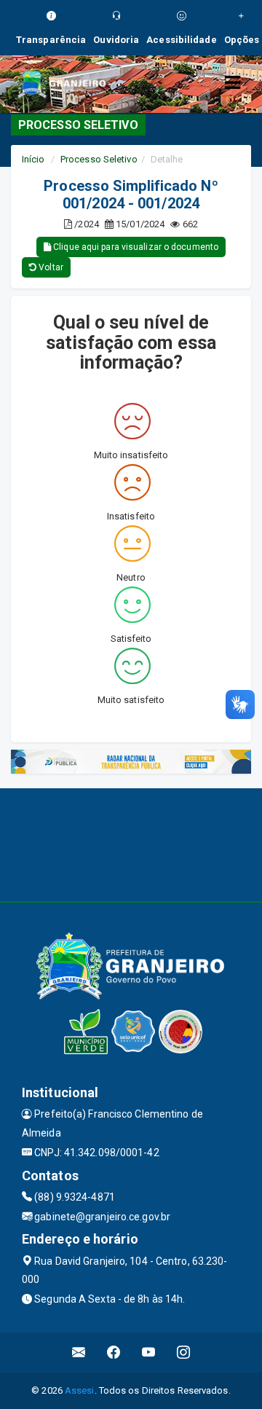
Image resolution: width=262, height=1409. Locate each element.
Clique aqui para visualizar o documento (134, 247)
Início (33, 159)
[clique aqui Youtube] (149, 1352)
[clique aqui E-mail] (79, 1352)
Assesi (80, 1390)
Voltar (49, 267)
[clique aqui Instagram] (183, 1352)
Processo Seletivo (99, 159)
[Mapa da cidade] (131, 843)
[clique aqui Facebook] (114, 1352)
